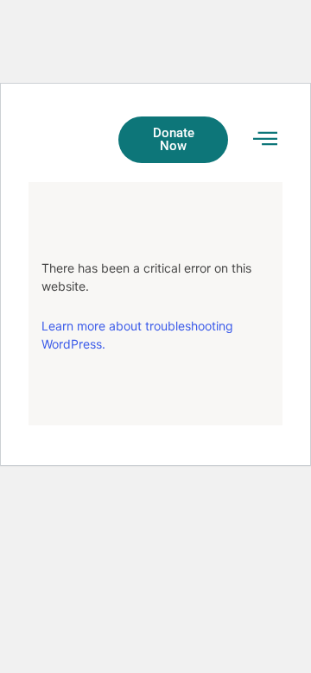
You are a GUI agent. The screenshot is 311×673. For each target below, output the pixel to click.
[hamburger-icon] (264, 139)
